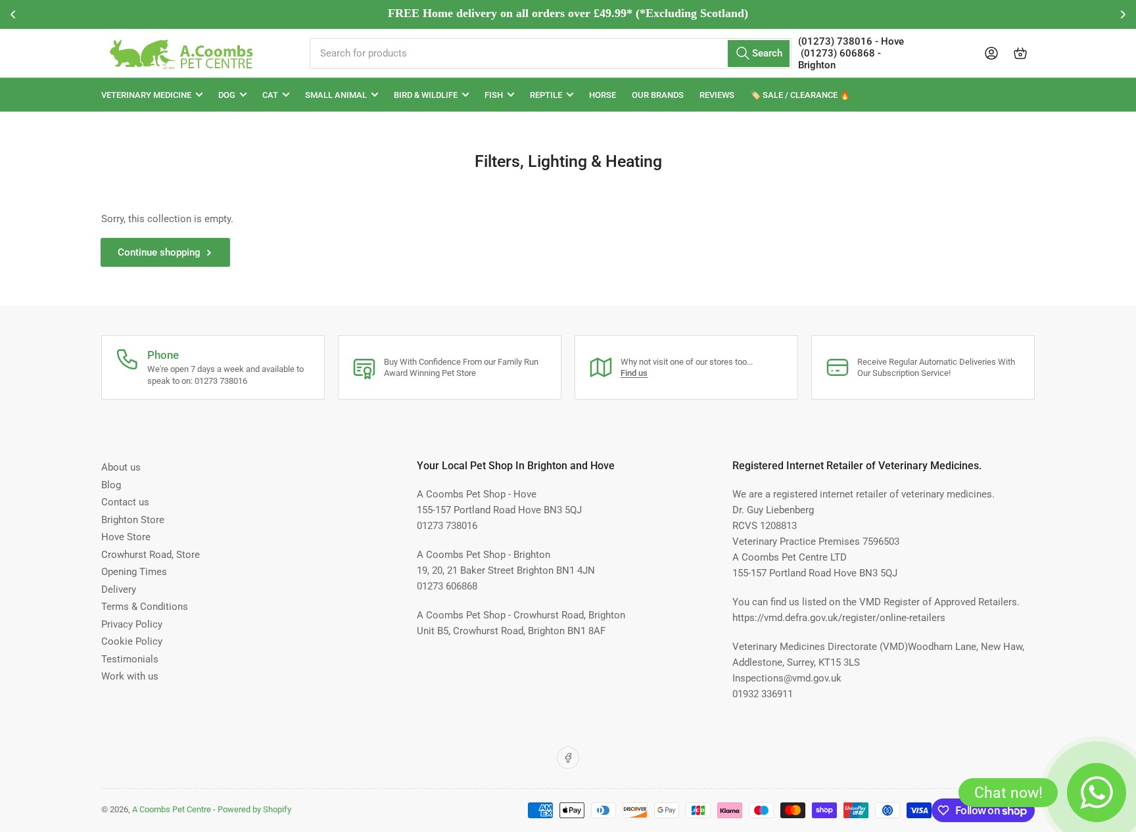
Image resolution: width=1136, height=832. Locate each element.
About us (121, 467)
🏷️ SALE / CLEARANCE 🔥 (800, 95)
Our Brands (658, 95)
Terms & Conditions (144, 606)
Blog (111, 485)
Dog (226, 95)
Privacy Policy (131, 624)
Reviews (716, 95)
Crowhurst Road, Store (150, 555)
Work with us (129, 676)
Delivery (118, 589)
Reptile (546, 95)
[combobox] (550, 53)
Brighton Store (132, 520)
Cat (270, 95)
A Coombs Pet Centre (171, 809)
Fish (494, 95)
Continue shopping (159, 252)
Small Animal (336, 95)
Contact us (125, 502)
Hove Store (126, 537)
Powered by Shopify (254, 809)
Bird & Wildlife (426, 95)
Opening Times (134, 572)
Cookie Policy (131, 641)
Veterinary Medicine (146, 95)
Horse (602, 95)
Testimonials (129, 659)
